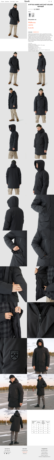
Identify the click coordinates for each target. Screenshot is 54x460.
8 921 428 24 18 (7, 450)
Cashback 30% (24, 452)
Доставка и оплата (44, 450)
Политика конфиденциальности (44, 456)
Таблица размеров (44, 453)
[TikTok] (8, 453)
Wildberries (32, 22)
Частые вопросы (44, 452)
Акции (17, 1)
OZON (30, 25)
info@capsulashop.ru (7, 452)
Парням (2, 1)
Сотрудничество (25, 450)
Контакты (25, 453)
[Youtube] (6, 453)
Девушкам (7, 1)
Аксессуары (12, 1)
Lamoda (31, 28)
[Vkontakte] (4, 453)
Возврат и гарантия (44, 455)
